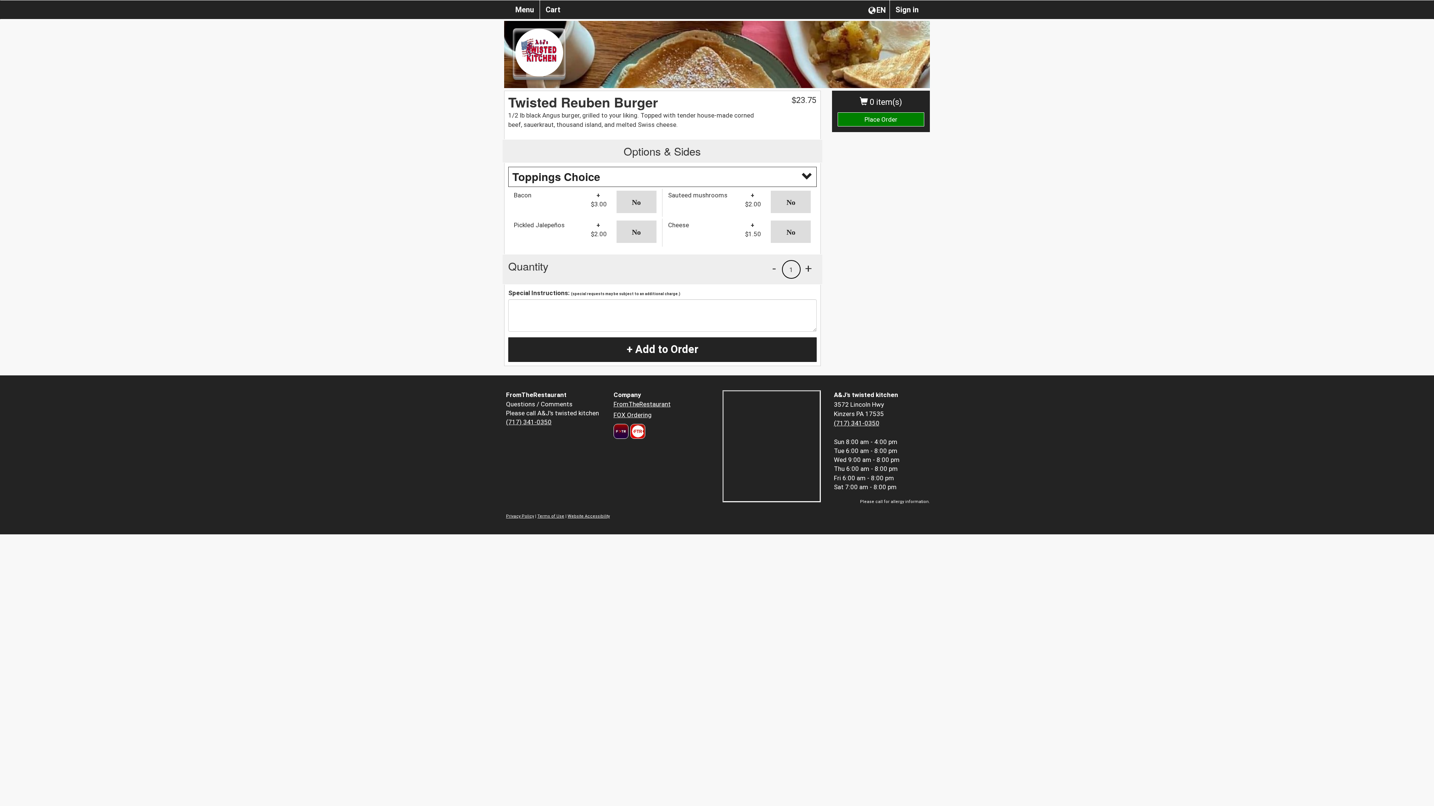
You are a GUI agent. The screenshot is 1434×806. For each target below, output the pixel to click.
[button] (637, 202)
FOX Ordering (633, 415)
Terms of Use (550, 516)
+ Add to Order (662, 349)
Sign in (907, 9)
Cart (553, 9)
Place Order (881, 119)
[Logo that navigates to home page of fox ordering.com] (636, 431)
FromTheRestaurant (642, 404)
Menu (524, 9)
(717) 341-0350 (529, 422)
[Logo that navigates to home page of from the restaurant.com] (621, 431)
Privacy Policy (520, 516)
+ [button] (808, 268)
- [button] (774, 268)
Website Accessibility (589, 516)
